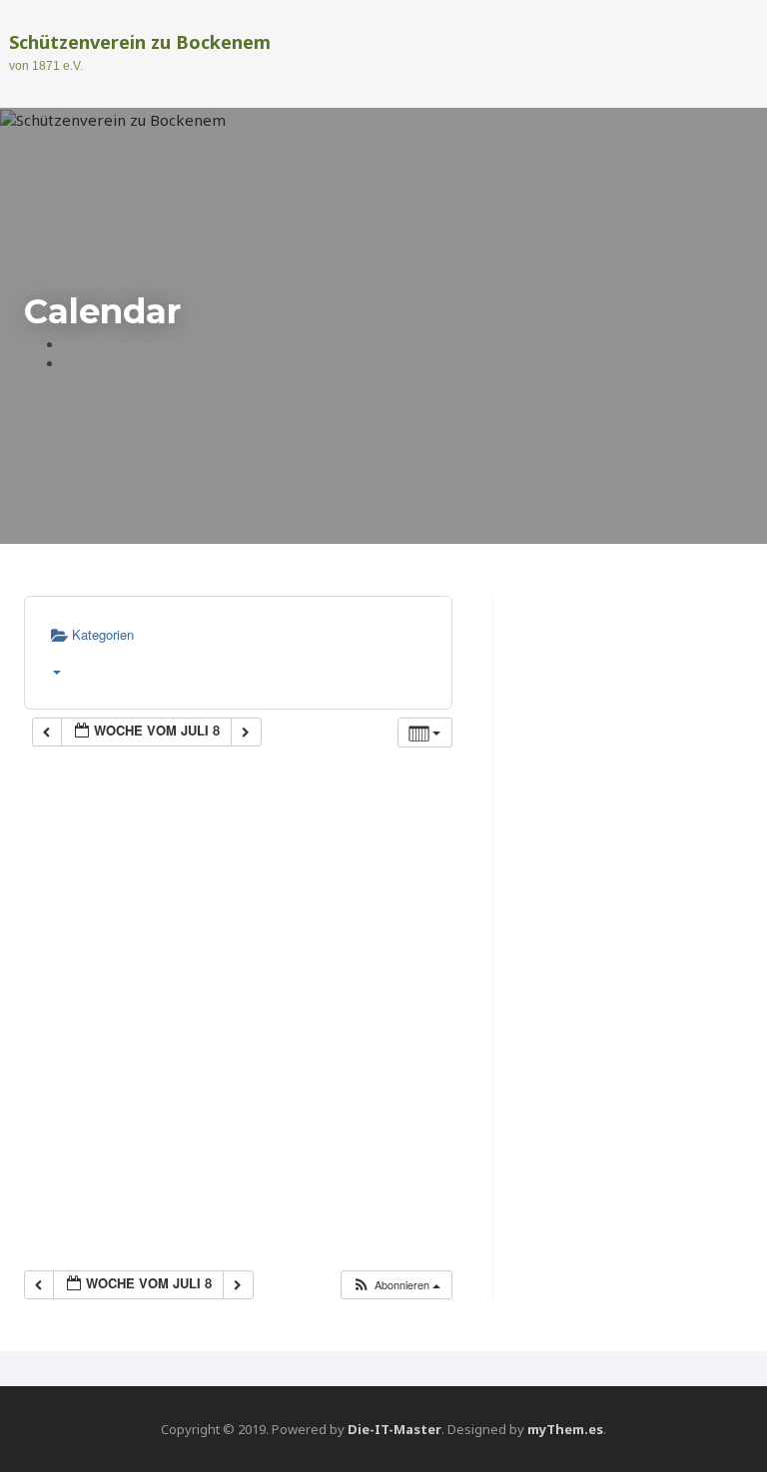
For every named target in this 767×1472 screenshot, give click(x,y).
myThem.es (565, 1429)
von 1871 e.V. (46, 66)
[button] (396, 1284)
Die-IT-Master (394, 1429)
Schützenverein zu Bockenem (140, 42)
